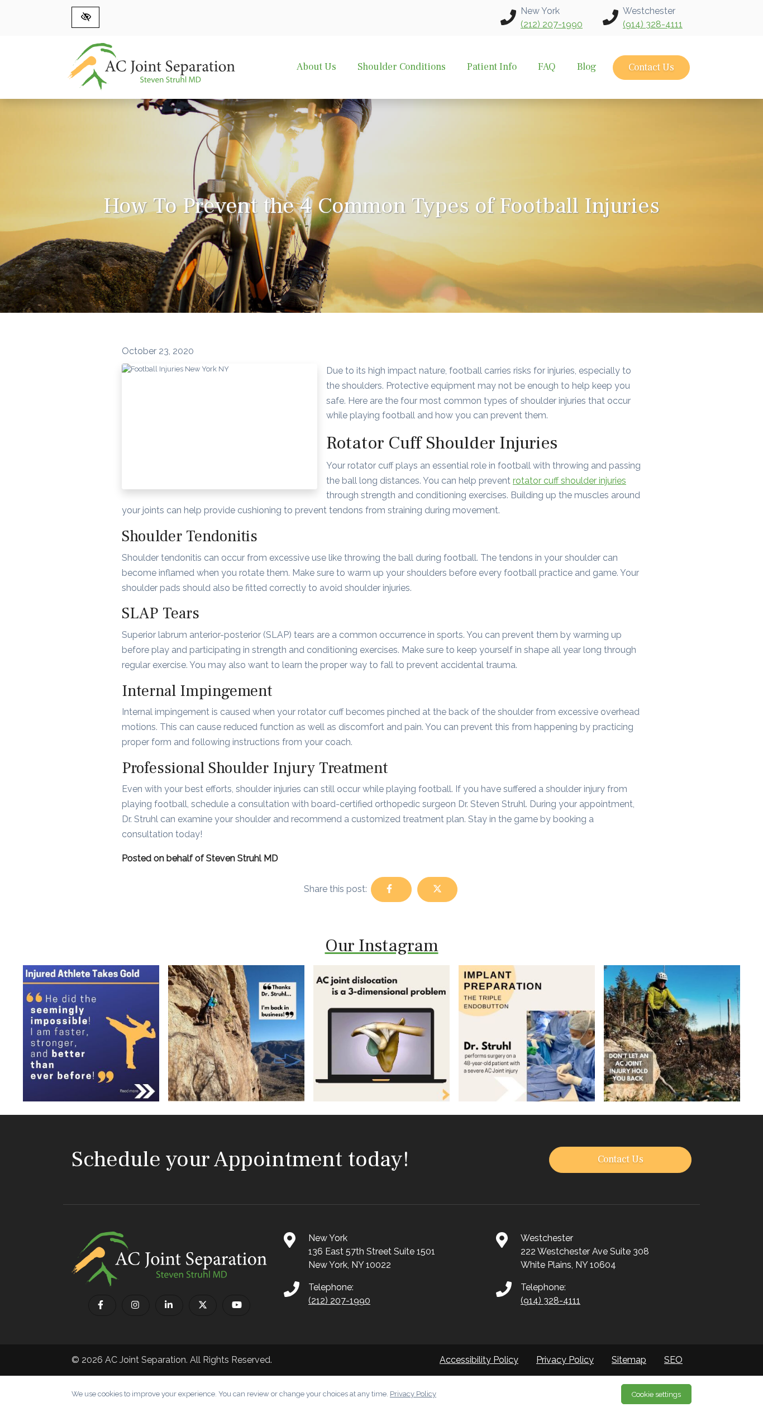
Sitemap (629, 1359)
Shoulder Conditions (401, 66)
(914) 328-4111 (653, 24)
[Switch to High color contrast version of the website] (85, 17)
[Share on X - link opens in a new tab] (437, 889)
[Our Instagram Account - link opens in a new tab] (136, 1305)
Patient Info (492, 66)
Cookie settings (656, 1394)
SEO (673, 1359)
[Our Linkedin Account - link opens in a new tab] (169, 1305)
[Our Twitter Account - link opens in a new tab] (203, 1305)
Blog (587, 66)
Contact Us (651, 67)
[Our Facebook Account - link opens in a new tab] (102, 1305)
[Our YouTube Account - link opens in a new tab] (236, 1305)
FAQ (547, 66)
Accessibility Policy (479, 1359)
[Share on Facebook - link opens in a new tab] (391, 889)
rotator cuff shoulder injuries (569, 480)
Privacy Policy (565, 1359)
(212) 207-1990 (552, 24)
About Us (316, 66)
